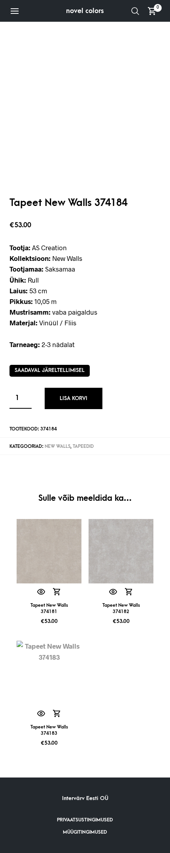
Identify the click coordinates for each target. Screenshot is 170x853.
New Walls (57, 446)
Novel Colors (85, 11)
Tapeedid (83, 446)
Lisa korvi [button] (57, 591)
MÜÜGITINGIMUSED (85, 832)
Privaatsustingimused (85, 820)
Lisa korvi (73, 398)
